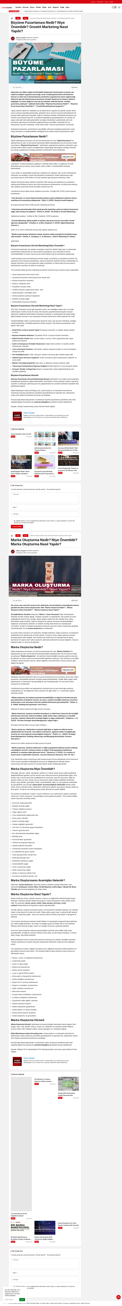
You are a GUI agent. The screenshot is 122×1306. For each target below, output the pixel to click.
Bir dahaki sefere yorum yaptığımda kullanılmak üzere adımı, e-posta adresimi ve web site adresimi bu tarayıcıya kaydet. (44, 521)
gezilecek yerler (75, 1303)
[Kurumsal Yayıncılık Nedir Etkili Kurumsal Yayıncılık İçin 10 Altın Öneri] (44, 466)
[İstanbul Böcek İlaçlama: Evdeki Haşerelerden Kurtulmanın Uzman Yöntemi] (68, 1148)
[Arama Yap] (119, 7)
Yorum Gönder (17, 526)
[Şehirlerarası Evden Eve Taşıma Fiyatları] (44, 443)
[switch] (114, 7)
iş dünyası (66, 1303)
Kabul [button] (22, 1299)
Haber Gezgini (21, 37)
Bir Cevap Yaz (17, 485)
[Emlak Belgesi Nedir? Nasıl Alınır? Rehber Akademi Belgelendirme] (21, 466)
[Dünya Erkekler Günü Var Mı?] (21, 443)
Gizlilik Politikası (9, 1299)
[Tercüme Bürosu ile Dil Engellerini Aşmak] (21, 1148)
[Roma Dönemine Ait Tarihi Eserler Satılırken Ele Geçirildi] (68, 1232)
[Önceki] (21, 11)
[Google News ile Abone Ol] (17, 87)
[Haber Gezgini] (6, 7)
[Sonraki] (23, 11)
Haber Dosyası (85, 1303)
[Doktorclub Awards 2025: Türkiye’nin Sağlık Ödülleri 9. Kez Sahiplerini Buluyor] (44, 1232)
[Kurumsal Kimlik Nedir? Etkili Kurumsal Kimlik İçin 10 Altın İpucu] (68, 443)
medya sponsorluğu (56, 1303)
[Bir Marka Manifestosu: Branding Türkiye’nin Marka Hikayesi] (21, 1232)
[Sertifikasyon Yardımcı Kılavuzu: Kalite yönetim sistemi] (44, 1148)
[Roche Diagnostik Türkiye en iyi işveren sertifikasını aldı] (68, 466)
